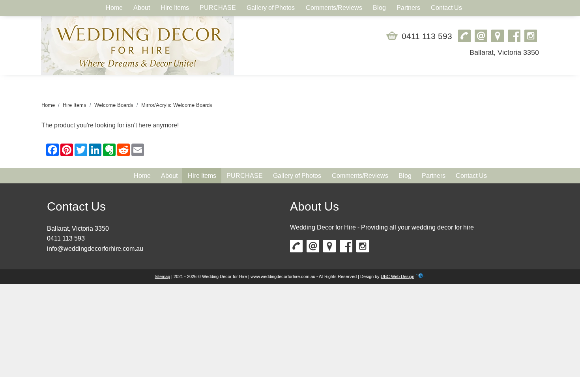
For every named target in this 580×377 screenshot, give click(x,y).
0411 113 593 (427, 36)
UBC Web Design (397, 276)
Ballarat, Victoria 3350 (504, 52)
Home (48, 105)
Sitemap (162, 276)
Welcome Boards (113, 105)
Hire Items (74, 105)
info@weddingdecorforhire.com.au (95, 248)
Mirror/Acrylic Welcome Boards (176, 105)
